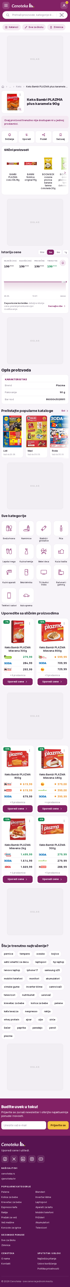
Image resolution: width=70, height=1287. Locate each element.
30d (42, 252)
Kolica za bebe (9, 1197)
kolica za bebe (39, 1003)
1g (66, 252)
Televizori (41, 1227)
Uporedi (26, 139)
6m (58, 252)
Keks (18, 86)
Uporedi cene (16, 681)
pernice (8, 953)
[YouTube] (41, 1159)
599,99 (62, 657)
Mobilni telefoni (44, 1212)
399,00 (62, 790)
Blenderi (40, 1191)
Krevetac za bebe (11, 1202)
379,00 (62, 784)
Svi (63, 410)
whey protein (11, 1019)
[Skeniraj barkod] (62, 15)
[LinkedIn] (23, 1159)
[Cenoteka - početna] (35, 5)
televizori (9, 995)
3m (50, 252)
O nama (5, 1258)
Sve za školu (36, 27)
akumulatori (53, 978)
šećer (7, 1027)
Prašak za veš (9, 1217)
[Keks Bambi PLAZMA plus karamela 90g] (13, 102)
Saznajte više (55, 306)
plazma (8, 1036)
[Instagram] (32, 1159)
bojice (55, 953)
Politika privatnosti (48, 1268)
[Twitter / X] (14, 1159)
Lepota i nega (9, 561)
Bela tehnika (26, 582)
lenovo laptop (12, 970)
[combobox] (33, 15)
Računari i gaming (61, 583)
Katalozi (13, 27)
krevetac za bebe (14, 1003)
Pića (61, 538)
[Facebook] (5, 1159)
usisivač (46, 995)
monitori (34, 978)
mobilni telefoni (13, 978)
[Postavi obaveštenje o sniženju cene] (63, 263)
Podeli (43, 139)
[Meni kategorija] (6, 5)
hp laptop (58, 962)
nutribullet (28, 995)
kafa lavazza (11, 1011)
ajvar (29, 1019)
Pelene (5, 1191)
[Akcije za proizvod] (20, 94)
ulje (40, 1019)
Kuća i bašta (61, 561)
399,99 (62, 796)
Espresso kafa (9, 1207)
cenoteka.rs (8, 1173)
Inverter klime (43, 1197)
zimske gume (11, 986)
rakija (47, 1011)
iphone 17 (32, 970)
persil (52, 1027)
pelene (59, 1003)
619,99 (27, 784)
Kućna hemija (26, 561)
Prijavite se (58, 1125)
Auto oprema (26, 605)
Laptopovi (41, 1202)
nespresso (31, 1011)
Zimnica (58, 27)
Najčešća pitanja (47, 1258)
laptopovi (40, 962)
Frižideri (39, 1217)
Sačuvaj (60, 139)
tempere (25, 953)
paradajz (37, 1027)
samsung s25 (52, 970)
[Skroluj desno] (63, 173)
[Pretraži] (7, 15)
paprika (21, 1027)
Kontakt (5, 1263)
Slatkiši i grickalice (44, 539)
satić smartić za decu (16, 962)
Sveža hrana (9, 538)
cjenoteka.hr (8, 1178)
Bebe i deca (43, 561)
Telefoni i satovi (9, 605)
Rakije (4, 1212)
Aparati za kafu (44, 1207)
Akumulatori (42, 1222)
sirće (52, 1019)
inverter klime (34, 986)
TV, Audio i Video (44, 583)
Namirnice (26, 538)
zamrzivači (55, 986)
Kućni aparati (8, 582)
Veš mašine (7, 1222)
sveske (40, 953)
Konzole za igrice (11, 1227)
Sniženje (9, 139)
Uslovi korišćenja (47, 1263)
